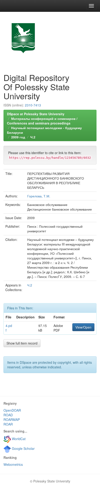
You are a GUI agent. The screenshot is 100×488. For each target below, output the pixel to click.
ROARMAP (11, 419)
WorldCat (18, 438)
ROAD (8, 415)
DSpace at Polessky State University (35, 114)
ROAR (8, 424)
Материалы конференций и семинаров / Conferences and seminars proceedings (42, 120)
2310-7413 (33, 105)
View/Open (83, 327)
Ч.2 (32, 137)
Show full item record (22, 343)
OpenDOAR (12, 410)
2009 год (18, 137)
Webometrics (13, 464)
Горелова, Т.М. (38, 196)
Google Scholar (23, 448)
